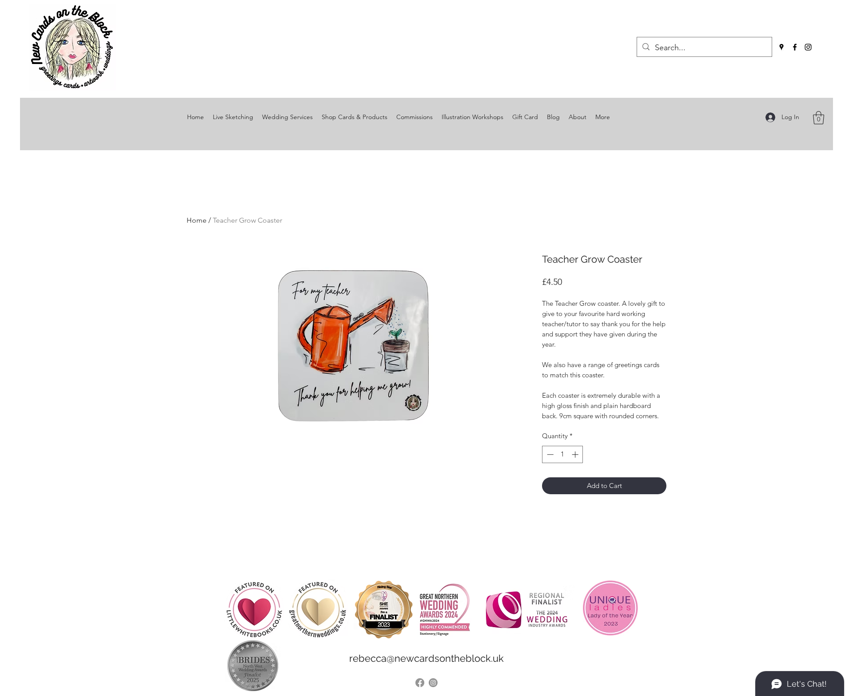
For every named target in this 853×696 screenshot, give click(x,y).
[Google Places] (781, 47)
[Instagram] (808, 47)
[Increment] (576, 454)
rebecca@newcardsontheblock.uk (426, 658)
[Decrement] (549, 454)
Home (197, 220)
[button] (818, 117)
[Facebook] (794, 47)
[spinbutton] (562, 454)
